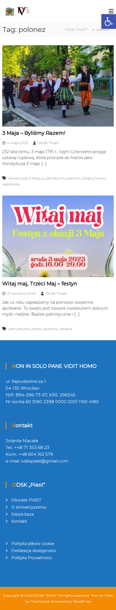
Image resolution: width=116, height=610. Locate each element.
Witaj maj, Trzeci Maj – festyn (39, 284)
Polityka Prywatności (31, 557)
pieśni (37, 329)
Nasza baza (22, 514)
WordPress (82, 601)
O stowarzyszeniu (28, 507)
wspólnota (10, 184)
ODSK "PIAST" (45, 595)
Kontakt (19, 521)
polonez (73, 178)
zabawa (65, 329)
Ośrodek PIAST (26, 500)
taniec (100, 178)
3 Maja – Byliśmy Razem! (33, 133)
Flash (109, 595)
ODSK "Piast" (48, 143)
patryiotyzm (19, 329)
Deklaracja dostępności (33, 550)
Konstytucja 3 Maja (24, 178)
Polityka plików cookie (32, 543)
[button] (108, 21)
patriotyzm (55, 178)
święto (87, 178)
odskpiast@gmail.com (44, 461)
